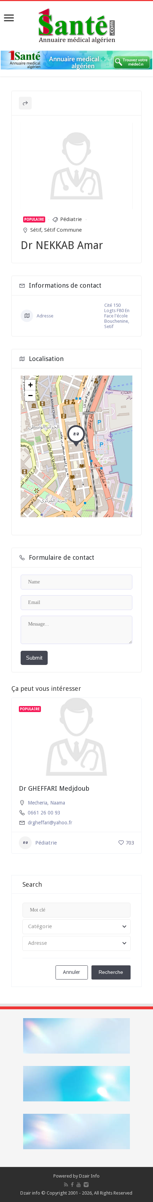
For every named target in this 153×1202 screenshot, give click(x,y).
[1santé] (76, 24)
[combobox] (76, 926)
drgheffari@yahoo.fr (50, 822)
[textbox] (76, 927)
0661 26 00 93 (44, 813)
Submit (34, 658)
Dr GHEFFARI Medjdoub (54, 788)
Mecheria (37, 803)
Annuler (71, 972)
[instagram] (86, 1184)
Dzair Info (89, 1176)
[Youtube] (78, 1184)
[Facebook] (72, 1184)
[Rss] (66, 1184)
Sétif (35, 230)
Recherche (111, 972)
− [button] (30, 395)
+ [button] (30, 384)
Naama (57, 803)
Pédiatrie (71, 219)
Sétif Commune (63, 230)
